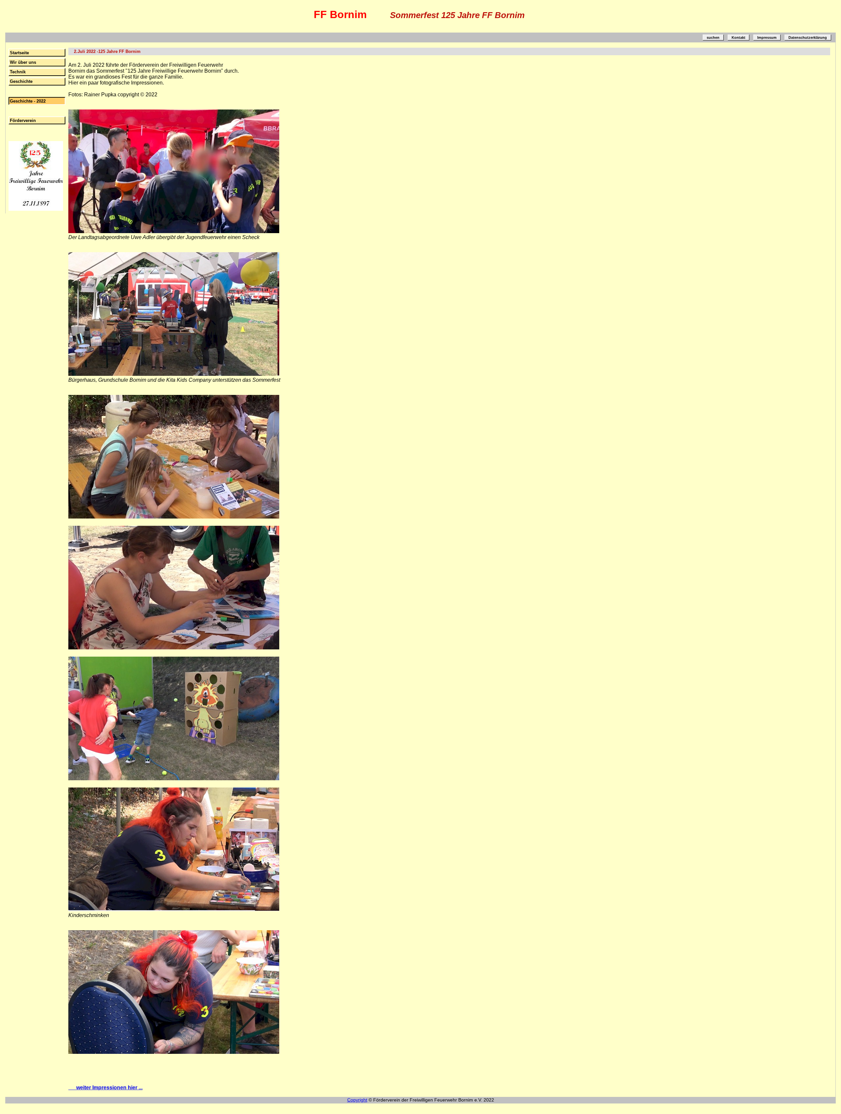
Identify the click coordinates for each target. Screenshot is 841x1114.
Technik (18, 71)
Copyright (357, 1099)
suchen (713, 37)
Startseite (19, 52)
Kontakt (738, 37)
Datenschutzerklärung (807, 37)
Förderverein (23, 120)
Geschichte (21, 81)
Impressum (767, 37)
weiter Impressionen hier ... (105, 1087)
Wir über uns (23, 62)
